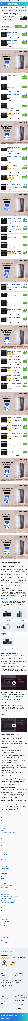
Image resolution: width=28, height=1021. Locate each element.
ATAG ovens (4, 818)
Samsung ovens (5, 917)
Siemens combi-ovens (7, 10)
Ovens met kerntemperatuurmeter (9, 896)
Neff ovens (3, 878)
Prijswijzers (4, 977)
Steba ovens (4, 925)
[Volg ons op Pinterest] (20, 1008)
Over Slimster (4, 998)
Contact (17, 982)
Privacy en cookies (19, 1015)
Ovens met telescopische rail (8, 900)
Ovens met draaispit (6, 891)
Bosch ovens (4, 836)
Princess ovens (4, 912)
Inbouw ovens (4, 864)
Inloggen (3, 996)
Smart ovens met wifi (6, 921)
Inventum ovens (5, 868)
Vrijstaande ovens (5, 932)
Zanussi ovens (4, 942)
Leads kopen (18, 977)
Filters (21, 26)
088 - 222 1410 (21, 996)
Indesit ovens (4, 866)
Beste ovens (4, 828)
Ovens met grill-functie (6, 893)
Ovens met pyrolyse (6, 898)
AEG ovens (3, 816)
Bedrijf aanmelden (19, 975)
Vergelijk (10, 37)
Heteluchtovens (5, 859)
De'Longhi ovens (5, 847)
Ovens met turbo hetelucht (7, 902)
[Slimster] (2, 7)
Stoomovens (4, 927)
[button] (14, 682)
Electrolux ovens (5, 852)
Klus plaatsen (4, 980)
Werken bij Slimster (6, 1006)
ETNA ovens (4, 854)
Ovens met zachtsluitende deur (9, 904)
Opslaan (17, 37)
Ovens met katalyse (6, 894)
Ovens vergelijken (5, 907)
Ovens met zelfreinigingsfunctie (9, 906)
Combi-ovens (4, 841)
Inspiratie (3, 975)
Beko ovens (3, 826)
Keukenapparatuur (8, 7)
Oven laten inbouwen (6, 885)
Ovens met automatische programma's (10, 889)
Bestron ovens (4, 830)
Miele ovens (4, 873)
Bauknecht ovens (5, 824)
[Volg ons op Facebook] (16, 1008)
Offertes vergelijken (6, 982)
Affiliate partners (19, 980)
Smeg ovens (4, 923)
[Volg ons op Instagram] (18, 1008)
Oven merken (4, 887)
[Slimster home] (14, 3)
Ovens (16, 7)
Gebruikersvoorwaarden (7, 1015)
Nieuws (3, 1003)
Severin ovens (4, 919)
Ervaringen (3, 1001)
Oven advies (4, 883)
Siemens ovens (23, 7)
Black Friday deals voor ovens (8, 832)
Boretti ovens (4, 834)
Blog (2, 989)
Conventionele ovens (6, 843)
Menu (4, 4)
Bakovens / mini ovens (6, 823)
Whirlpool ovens (5, 937)
